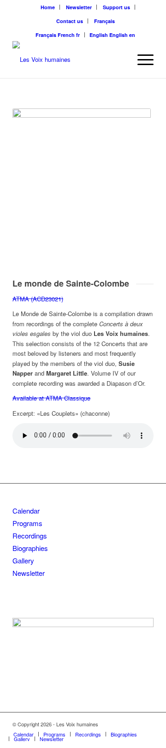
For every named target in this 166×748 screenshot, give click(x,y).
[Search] (119, 59)
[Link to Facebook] (133, 724)
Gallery (23, 560)
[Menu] (141, 59)
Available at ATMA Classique (51, 398)
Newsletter (79, 7)
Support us (116, 7)
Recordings (29, 535)
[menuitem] (48, 7)
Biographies (30, 548)
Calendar (26, 510)
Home (48, 7)
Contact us (69, 21)
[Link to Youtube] (147, 724)
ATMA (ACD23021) (37, 298)
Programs (27, 523)
